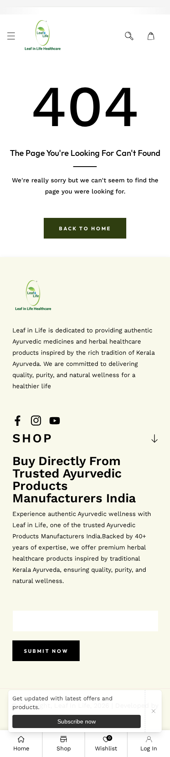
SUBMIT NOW (46, 651)
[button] (11, 36)
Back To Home (85, 228)
